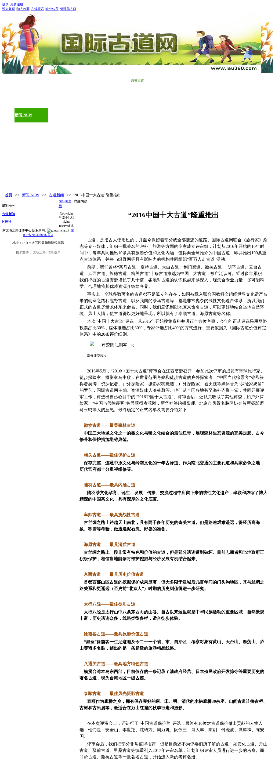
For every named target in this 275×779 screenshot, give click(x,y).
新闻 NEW (30, 195)
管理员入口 (68, 9)
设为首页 (8, 9)
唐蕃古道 (137, 80)
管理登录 (54, 252)
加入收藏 (23, 9)
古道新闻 (56, 195)
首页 (8, 195)
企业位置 (52, 9)
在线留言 (37, 9)
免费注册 (16, 4)
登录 (5, 4)
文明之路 (39, 252)
